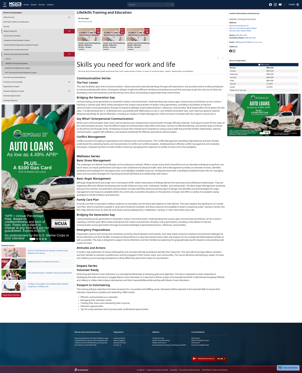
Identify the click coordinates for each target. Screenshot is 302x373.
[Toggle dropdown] (69, 17)
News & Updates (119, 340)
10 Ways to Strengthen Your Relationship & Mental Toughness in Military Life (48, 285)
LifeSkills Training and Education (16, 63)
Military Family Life (10, 31)
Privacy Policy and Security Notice (189, 370)
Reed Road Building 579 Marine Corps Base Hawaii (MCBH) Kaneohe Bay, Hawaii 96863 (243, 28)
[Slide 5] (46, 239)
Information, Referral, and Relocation (16, 22)
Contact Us (117, 345)
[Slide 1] (32, 239)
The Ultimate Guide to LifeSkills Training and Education (50, 273)
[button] (270, 4)
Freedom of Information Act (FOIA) (157, 370)
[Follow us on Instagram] (234, 51)
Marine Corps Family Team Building (16, 54)
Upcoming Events (85, 21)
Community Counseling (12, 36)
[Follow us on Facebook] (230, 51)
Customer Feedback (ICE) (200, 345)
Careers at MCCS (119, 338)
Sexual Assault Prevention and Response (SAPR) (169, 345)
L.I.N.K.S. (8, 59)
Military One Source (159, 343)
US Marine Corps (158, 338)
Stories (42, 4)
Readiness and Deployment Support (17, 68)
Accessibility (173, 370)
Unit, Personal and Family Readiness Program (21, 73)
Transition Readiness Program (13, 91)
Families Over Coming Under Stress (16, 50)
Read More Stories (11, 295)
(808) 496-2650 (241, 35)
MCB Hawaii (195, 338)
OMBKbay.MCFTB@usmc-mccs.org (248, 42)
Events (34, 4)
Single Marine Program (11, 86)
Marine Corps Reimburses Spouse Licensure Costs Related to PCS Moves (48, 251)
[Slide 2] (37, 239)
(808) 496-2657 (250, 38)
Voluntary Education (10, 100)
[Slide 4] (43, 239)
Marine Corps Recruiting (160, 340)
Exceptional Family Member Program (17, 40)
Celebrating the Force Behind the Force (43, 261)
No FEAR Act (141, 370)
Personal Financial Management (14, 77)
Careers (50, 4)
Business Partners (119, 343)
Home (26, 4)
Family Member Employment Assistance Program (21, 45)
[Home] (15, 5)
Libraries (6, 26)
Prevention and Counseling (12, 82)
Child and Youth (8, 17)
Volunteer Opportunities (12, 96)
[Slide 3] (40, 239)
